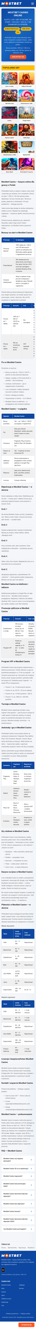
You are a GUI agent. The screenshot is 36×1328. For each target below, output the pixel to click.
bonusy (9, 220)
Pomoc (3, 1248)
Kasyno (3, 1292)
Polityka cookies (25, 1313)
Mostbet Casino (6, 1285)
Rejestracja (22, 1248)
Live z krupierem (11, 389)
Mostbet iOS (32, 1248)
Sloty (2, 1288)
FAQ (2, 1305)
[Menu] (33, 3)
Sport (3, 1295)
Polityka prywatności (12, 1313)
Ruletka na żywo (6, 1299)
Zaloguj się (9, 1325)
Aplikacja (22, 1285)
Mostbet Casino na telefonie (14, 401)
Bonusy (21, 1288)
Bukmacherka (12, 1248)
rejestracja (4, 199)
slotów (26, 733)
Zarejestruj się (18, 57)
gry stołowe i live (15, 194)
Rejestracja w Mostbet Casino (14, 487)
